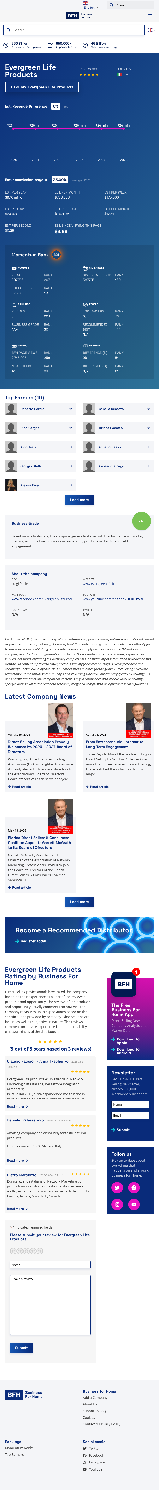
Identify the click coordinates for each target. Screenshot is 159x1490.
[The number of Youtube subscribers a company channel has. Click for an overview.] (26, 291)
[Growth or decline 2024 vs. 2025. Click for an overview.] (97, 355)
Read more (15, 1106)
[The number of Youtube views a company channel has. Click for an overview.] (26, 277)
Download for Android (129, 1051)
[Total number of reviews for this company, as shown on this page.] (26, 314)
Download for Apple (129, 1041)
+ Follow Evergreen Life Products (41, 87)
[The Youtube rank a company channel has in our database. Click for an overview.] (58, 277)
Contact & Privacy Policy (101, 1424)
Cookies (89, 1417)
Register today (34, 941)
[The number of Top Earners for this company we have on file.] (97, 314)
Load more (79, 499)
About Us (90, 1404)
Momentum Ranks (19, 1448)
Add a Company (95, 1397)
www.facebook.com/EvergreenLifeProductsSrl (44, 599)
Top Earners (14, 1454)
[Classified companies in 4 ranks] (26, 327)
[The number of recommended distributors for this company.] (97, 329)
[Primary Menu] (150, 15)
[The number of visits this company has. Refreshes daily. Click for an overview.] (26, 355)
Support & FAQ (94, 1411)
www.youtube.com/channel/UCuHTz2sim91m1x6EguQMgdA (115, 599)
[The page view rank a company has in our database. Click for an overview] (58, 355)
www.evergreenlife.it (98, 583)
